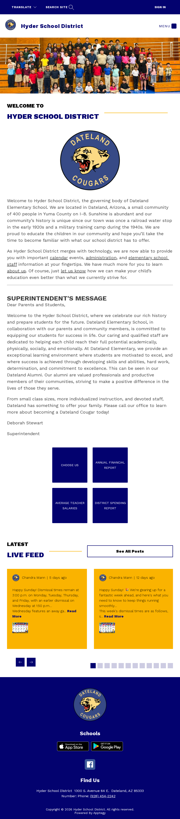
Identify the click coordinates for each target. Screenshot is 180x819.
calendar (59, 257)
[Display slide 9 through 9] (149, 665)
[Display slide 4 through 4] (114, 665)
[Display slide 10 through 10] (156, 665)
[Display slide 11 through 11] (163, 665)
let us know (73, 270)
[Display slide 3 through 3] (107, 665)
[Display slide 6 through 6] (128, 665)
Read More (114, 616)
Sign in (160, 7)
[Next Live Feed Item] (31, 662)
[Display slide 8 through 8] (142, 665)
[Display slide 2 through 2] (100, 665)
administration (101, 257)
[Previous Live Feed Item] (20, 662)
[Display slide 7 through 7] (135, 665)
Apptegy (99, 813)
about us (16, 270)
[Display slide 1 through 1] (93, 665)
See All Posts (130, 551)
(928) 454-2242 (102, 796)
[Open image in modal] (20, 628)
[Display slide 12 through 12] (170, 665)
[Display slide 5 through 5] (121, 665)
